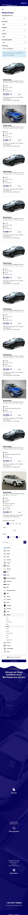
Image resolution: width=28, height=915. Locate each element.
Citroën (9, 559)
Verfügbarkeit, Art (7, 15)
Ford (8, 575)
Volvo (8, 651)
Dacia (8, 565)
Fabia (7, 624)
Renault (9, 608)
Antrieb (4, 33)
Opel (8, 602)
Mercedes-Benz (11, 590)
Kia (8, 587)
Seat (8, 611)
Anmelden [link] (14, 660)
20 (10, 523)
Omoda (9, 599)
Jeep (8, 584)
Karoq (7, 628)
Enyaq (7, 619)
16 (19, 537)
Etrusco (9, 569)
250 (20, 523)
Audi (8, 550)
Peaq (7, 635)
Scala (7, 637)
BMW (8, 553)
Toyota (9, 645)
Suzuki (8, 642)
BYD (8, 556)
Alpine (8, 547)
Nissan (8, 596)
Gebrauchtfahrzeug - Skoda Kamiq (14, 495)
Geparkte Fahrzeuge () (15, 657)
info (3, 9)
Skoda (8, 614)
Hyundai (9, 581)
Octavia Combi (9, 633)
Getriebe (4, 27)
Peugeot (9, 605)
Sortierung (5, 45)
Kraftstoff (4, 21)
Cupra (8, 562)
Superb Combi (9, 640)
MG (8, 593)
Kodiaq (7, 631)
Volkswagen (10, 648)
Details (19, 94)
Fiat (8, 572)
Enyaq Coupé (9, 622)
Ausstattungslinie (7, 39)
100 (16, 523)
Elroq (7, 617)
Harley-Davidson (11, 578)
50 (13, 523)
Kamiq (7, 626)
